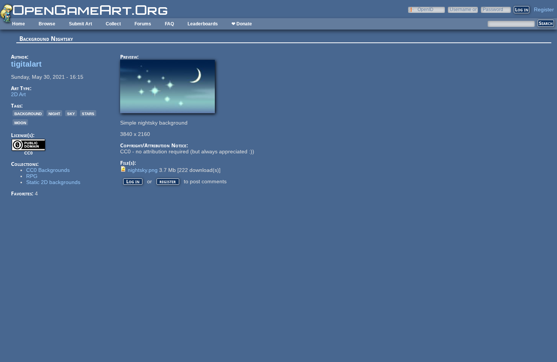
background (28, 113)
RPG (32, 176)
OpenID (425, 9)
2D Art (18, 94)
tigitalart (26, 64)
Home (18, 24)
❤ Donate (242, 24)
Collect (113, 24)
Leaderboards (203, 24)
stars (88, 113)
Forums (143, 24)
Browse (47, 24)
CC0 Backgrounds (48, 170)
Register (544, 9)
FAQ (169, 24)
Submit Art (80, 24)
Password (493, 9)
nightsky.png (143, 170)
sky (71, 113)
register (168, 181)
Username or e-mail (463, 9)
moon (20, 122)
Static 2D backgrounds (53, 182)
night (54, 113)
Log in (132, 181)
